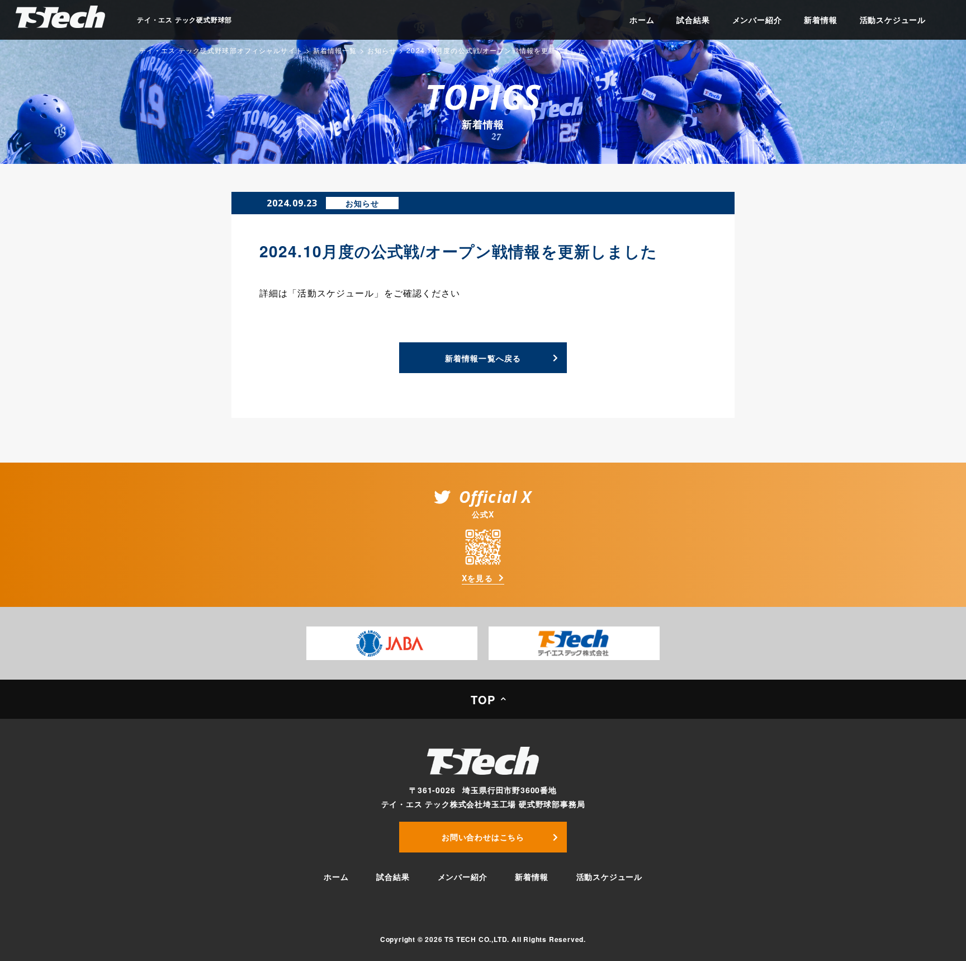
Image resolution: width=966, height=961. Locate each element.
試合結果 (692, 19)
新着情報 (820, 19)
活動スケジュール (893, 19)
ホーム (641, 19)
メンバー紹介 (757, 19)
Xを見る (477, 578)
